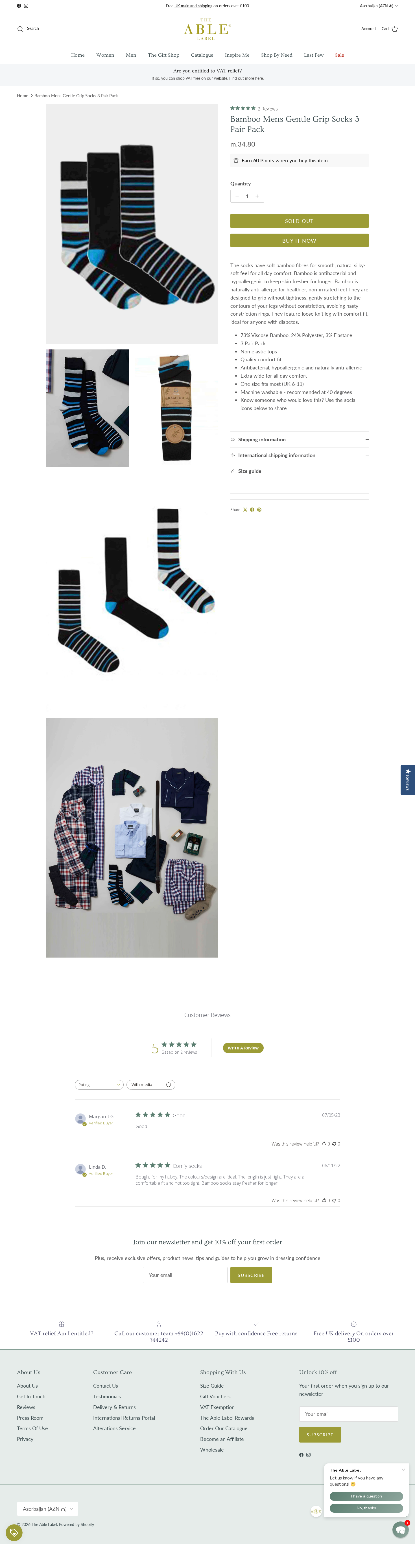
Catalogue (202, 55)
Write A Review (243, 1048)
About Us (27, 1386)
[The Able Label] (207, 28)
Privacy (25, 1439)
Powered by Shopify (76, 1524)
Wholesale (212, 1449)
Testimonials (107, 1396)
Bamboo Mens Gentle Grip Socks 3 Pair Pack (76, 95)
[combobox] (99, 1085)
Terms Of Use (32, 1428)
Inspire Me (237, 55)
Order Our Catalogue (224, 1428)
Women (105, 55)
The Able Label (44, 1524)
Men (131, 55)
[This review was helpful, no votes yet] (324, 1144)
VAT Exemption (217, 1407)
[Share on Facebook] (252, 510)
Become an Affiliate (222, 1439)
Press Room (30, 1418)
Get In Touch (31, 1396)
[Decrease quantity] (236, 196)
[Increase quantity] (259, 196)
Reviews (26, 1407)
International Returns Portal (124, 1418)
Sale (339, 55)
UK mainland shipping (193, 5)
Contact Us (105, 1386)
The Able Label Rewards (227, 1418)
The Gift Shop (163, 55)
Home (78, 55)
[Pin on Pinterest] (259, 510)
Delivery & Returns (114, 1407)
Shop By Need (276, 55)
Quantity (240, 183)
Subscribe (251, 1275)
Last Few (314, 55)
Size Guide (212, 1386)
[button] (400, 1529)
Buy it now (299, 241)
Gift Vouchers (215, 1396)
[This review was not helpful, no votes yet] (334, 1144)
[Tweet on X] (245, 510)
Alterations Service (114, 1428)
